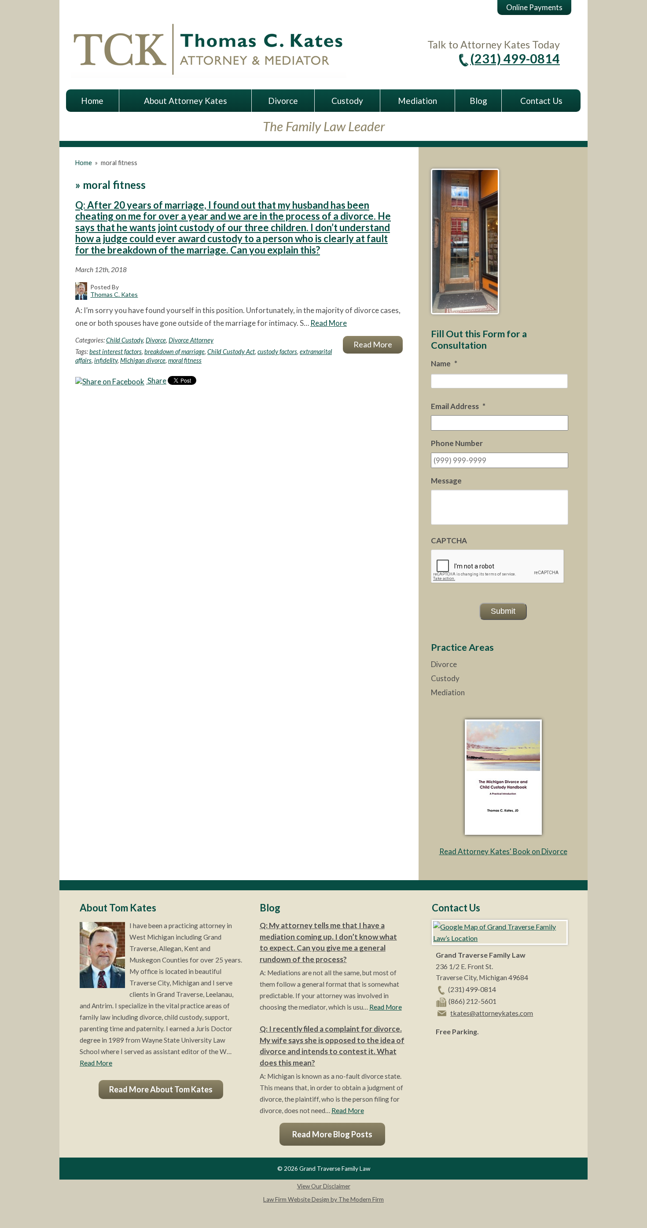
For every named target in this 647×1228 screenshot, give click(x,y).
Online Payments (534, 7)
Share (156, 380)
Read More (328, 323)
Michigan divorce (142, 360)
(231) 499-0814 (515, 58)
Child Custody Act (231, 351)
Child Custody (124, 340)
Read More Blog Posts (332, 1134)
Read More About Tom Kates (161, 1089)
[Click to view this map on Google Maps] (500, 938)
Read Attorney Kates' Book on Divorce (503, 851)
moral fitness (185, 360)
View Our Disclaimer (323, 1186)
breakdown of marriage (174, 351)
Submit (503, 611)
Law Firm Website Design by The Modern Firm (323, 1199)
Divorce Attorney (191, 340)
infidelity (106, 360)
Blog (478, 101)
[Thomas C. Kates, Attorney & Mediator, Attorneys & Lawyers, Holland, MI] (458, 1052)
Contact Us (541, 101)
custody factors (277, 351)
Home (92, 101)
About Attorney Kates (185, 101)
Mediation (417, 101)
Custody (347, 101)
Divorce (283, 101)
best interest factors (115, 351)
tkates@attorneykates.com (491, 1013)
